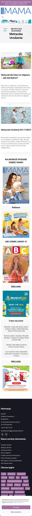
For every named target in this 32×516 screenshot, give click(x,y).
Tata (3, 485)
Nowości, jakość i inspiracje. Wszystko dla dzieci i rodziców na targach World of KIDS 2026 (16, 338)
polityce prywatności (18, 502)
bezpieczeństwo (7, 492)
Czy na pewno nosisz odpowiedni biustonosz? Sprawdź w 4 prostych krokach (16, 354)
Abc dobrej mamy (6, 463)
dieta (3, 481)
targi (27, 488)
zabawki (24, 477)
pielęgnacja (21, 474)
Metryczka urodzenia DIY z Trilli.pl (16, 130)
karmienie (11, 474)
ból (11, 496)
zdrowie (25, 485)
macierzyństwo (20, 496)
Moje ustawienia (16, 512)
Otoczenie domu (6, 450)
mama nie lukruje (17, 488)
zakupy (9, 485)
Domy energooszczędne (9, 458)
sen (17, 477)
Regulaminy (4, 419)
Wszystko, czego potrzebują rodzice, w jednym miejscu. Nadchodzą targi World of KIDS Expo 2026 (16, 329)
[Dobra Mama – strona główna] (16, 10)
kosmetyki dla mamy (14, 481)
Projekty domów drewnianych (10, 455)
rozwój (4, 477)
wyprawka (5, 488)
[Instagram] (6, 434)
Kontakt (3, 414)
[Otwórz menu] (2, 17)
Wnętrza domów (6, 447)
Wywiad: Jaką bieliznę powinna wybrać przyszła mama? (16, 346)
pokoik (11, 477)
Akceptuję (16, 507)
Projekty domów (6, 445)
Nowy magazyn (6, 453)
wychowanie (19, 492)
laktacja (4, 496)
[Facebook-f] (2, 434)
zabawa (17, 485)
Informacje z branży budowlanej (11, 460)
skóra (26, 481)
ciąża (3, 474)
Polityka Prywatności (7, 416)
